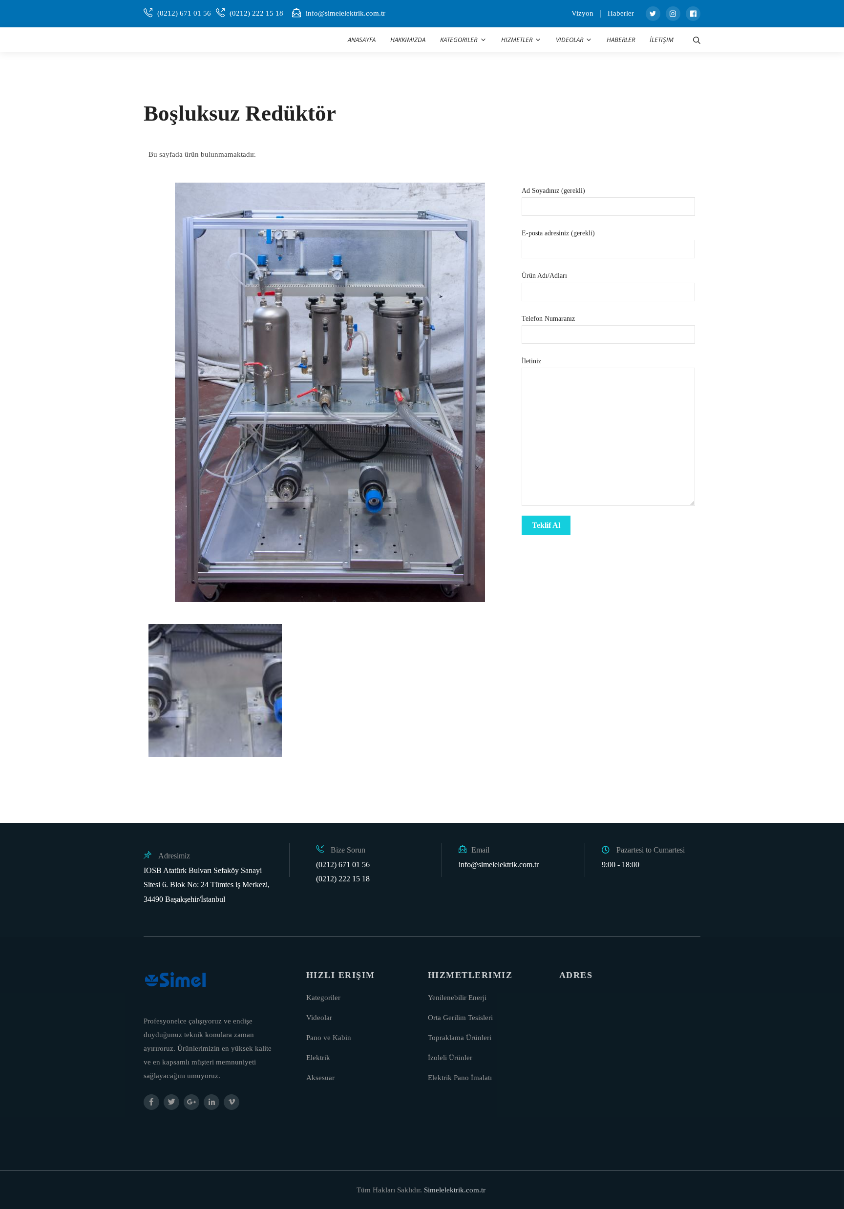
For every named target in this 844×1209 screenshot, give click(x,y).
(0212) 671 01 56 (184, 13)
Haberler (621, 13)
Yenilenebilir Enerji (457, 997)
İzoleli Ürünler (450, 1058)
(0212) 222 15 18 (256, 13)
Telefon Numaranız (548, 318)
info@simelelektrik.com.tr (345, 13)
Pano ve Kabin (328, 1038)
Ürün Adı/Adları (544, 275)
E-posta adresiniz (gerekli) (558, 233)
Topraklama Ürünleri (459, 1038)
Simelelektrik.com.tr (454, 1190)
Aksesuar (320, 1078)
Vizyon (582, 13)
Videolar (319, 1017)
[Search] (696, 39)
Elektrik (318, 1058)
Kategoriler (323, 997)
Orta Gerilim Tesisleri (460, 1017)
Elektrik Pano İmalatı (460, 1078)
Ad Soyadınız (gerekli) (553, 190)
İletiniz (531, 361)
